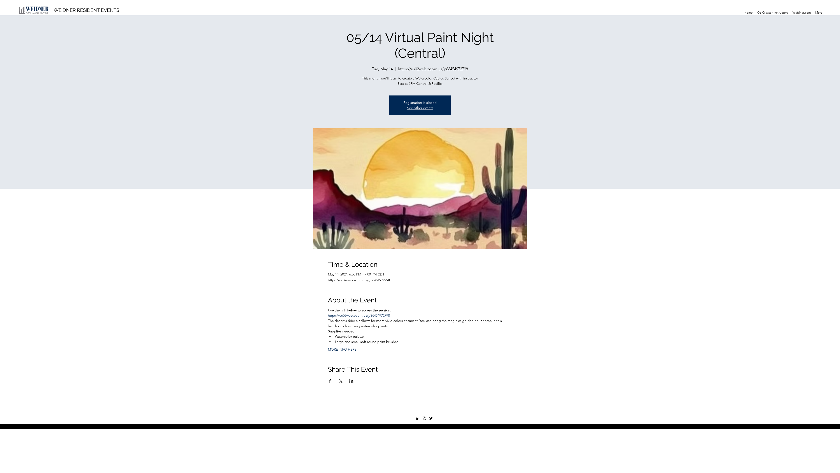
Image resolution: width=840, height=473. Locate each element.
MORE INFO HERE (342, 349)
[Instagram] (424, 418)
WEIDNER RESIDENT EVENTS (86, 10)
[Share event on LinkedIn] (351, 381)
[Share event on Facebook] (330, 381)
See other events (420, 108)
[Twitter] (431, 418)
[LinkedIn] (418, 418)
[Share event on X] (341, 381)
